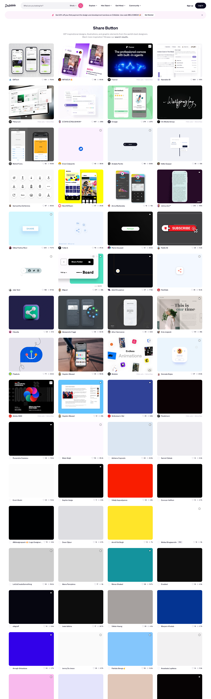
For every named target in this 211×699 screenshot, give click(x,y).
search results (121, 37)
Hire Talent (105, 6)
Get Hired (119, 6)
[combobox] (44, 5)
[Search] (80, 5)
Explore (92, 6)
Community (134, 6)
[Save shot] (45, 73)
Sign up (190, 6)
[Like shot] (50, 73)
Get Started (149, 15)
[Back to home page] (10, 5)
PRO (180, 542)
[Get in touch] (40, 73)
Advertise (149, 80)
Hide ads (139, 80)
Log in (200, 6)
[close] (202, 15)
